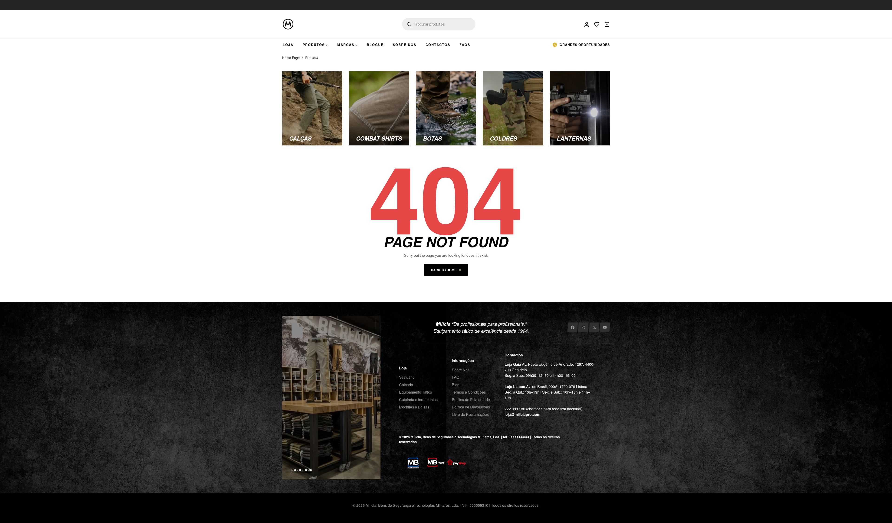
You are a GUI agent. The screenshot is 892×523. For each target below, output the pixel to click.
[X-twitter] (594, 327)
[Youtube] (605, 327)
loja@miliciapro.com (522, 414)
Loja (403, 368)
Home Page (291, 57)
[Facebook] (572, 327)
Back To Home (443, 270)
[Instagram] (583, 327)
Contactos (514, 355)
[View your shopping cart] (607, 24)
